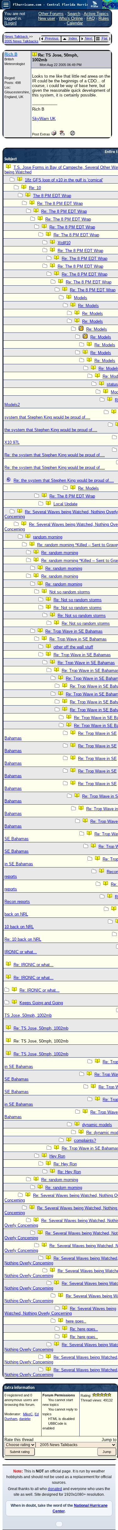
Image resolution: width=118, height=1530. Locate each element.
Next (88, 38)
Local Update (65, 504)
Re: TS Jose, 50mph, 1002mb (41, 1028)
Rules (103, 18)
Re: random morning (59, 552)
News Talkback (16, 36)
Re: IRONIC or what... (33, 964)
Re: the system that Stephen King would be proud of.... (54, 455)
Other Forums (51, 13)
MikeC (28, 1414)
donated (55, 1489)
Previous (51, 38)
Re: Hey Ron (65, 1164)
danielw (25, 1419)
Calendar (75, 23)
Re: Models (88, 305)
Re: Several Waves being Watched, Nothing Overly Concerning (60, 1311)
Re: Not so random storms (77, 599)
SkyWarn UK (44, 118)
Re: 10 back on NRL (22, 939)
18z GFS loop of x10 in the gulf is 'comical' (64, 180)
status (112, 384)
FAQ (91, 18)
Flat (104, 38)
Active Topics (96, 13)
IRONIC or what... (20, 951)
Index (73, 38)
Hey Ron (57, 1156)
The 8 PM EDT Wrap (52, 195)
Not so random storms (69, 592)
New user (46, 18)
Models (80, 297)
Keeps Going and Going (41, 1002)
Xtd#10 (64, 242)
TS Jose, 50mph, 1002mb (28, 1015)
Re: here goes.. (84, 1329)
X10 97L (12, 442)
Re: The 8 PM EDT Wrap (60, 203)
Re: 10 (35, 187)
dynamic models (97, 1124)
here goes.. (76, 1321)
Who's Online (71, 18)
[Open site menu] (6, 5)
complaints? (85, 1140)
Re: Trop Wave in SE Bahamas (74, 631)
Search (73, 13)
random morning (47, 537)
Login (10, 23)
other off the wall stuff (73, 647)
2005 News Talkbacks (21, 41)
